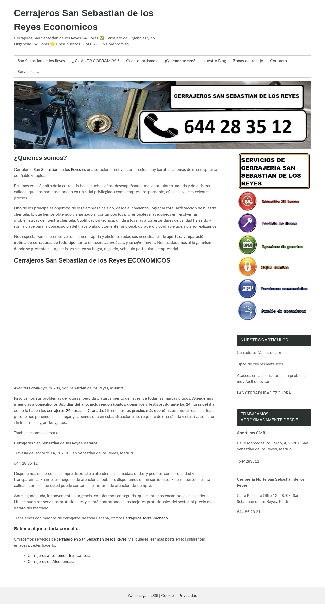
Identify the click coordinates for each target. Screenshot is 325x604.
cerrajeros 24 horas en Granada (75, 411)
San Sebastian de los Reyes (41, 61)
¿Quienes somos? (180, 61)
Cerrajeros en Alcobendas (50, 562)
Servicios (26, 72)
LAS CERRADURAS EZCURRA (264, 393)
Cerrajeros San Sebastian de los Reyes (47, 170)
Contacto (278, 61)
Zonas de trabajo (248, 61)
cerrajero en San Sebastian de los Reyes (91, 539)
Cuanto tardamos (141, 61)
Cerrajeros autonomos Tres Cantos (58, 555)
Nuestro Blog (214, 61)
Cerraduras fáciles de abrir (260, 353)
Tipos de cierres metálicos (260, 364)
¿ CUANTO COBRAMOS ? (95, 61)
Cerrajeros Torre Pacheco (145, 518)
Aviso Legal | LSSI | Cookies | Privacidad (162, 596)
